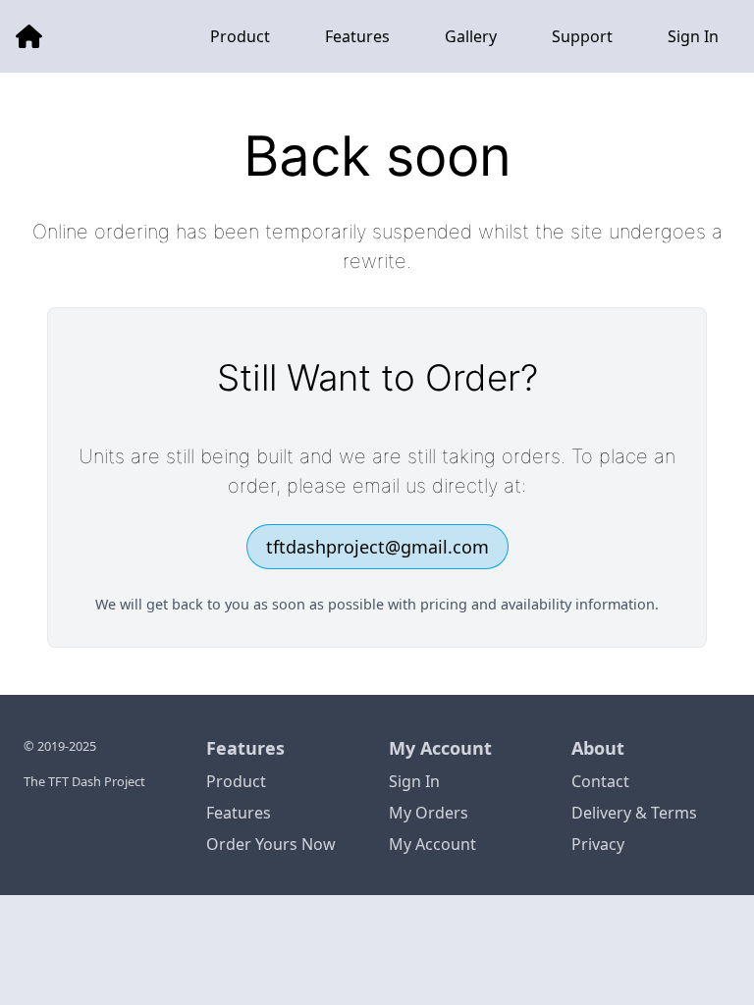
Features (238, 812)
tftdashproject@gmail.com (377, 546)
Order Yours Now (271, 844)
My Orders (428, 812)
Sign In (414, 781)
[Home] (29, 36)
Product (236, 781)
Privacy (597, 844)
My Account (432, 844)
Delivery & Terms (634, 812)
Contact (600, 781)
